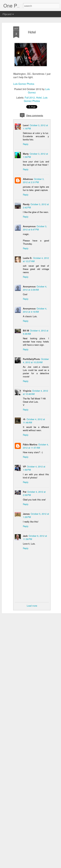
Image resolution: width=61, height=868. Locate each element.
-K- (24, 419)
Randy (26, 204)
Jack (25, 535)
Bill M (26, 330)
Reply (25, 144)
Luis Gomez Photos (23, 83)
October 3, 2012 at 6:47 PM (35, 228)
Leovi (26, 125)
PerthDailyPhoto (31, 359)
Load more (32, 605)
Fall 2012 (30, 97)
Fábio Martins (30, 444)
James (26, 513)
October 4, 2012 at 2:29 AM (35, 288)
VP (24, 466)
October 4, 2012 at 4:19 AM (35, 310)
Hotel (32, 31)
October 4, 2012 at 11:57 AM (36, 446)
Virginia (27, 390)
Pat (24, 491)
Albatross (28, 179)
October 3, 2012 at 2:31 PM (33, 180)
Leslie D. (27, 258)
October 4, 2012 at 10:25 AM (36, 360)
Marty (26, 153)
